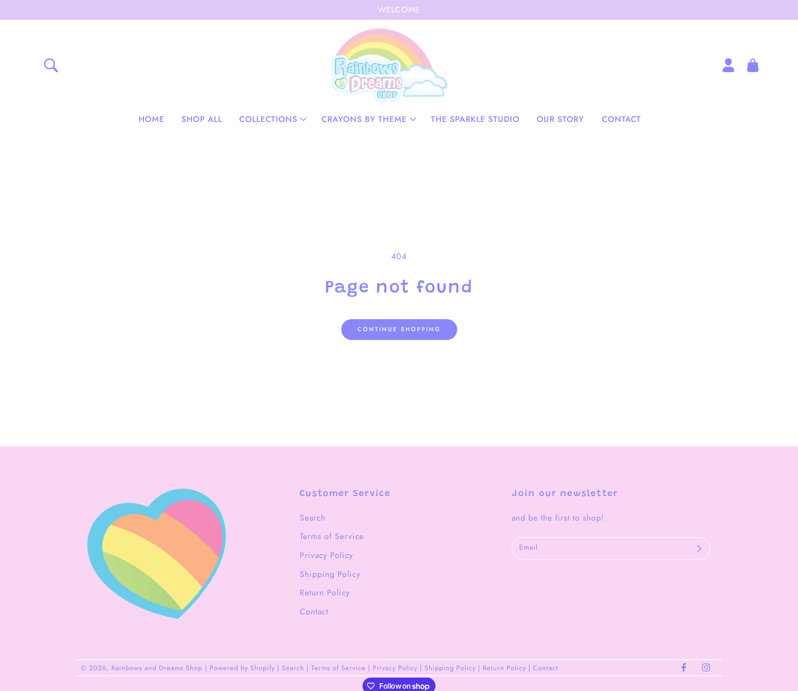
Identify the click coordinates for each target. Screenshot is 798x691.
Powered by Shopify (242, 668)
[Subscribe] (699, 548)
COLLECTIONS (268, 119)
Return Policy (325, 593)
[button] (271, 119)
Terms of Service (332, 536)
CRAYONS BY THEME (364, 119)
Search (313, 518)
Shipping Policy (330, 574)
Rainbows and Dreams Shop (156, 668)
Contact (314, 612)
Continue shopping (399, 329)
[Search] (51, 65)
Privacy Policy (326, 555)
